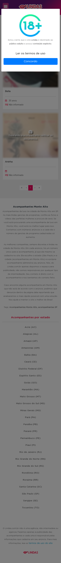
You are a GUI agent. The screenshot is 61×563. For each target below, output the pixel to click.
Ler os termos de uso (30, 53)
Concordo (30, 61)
